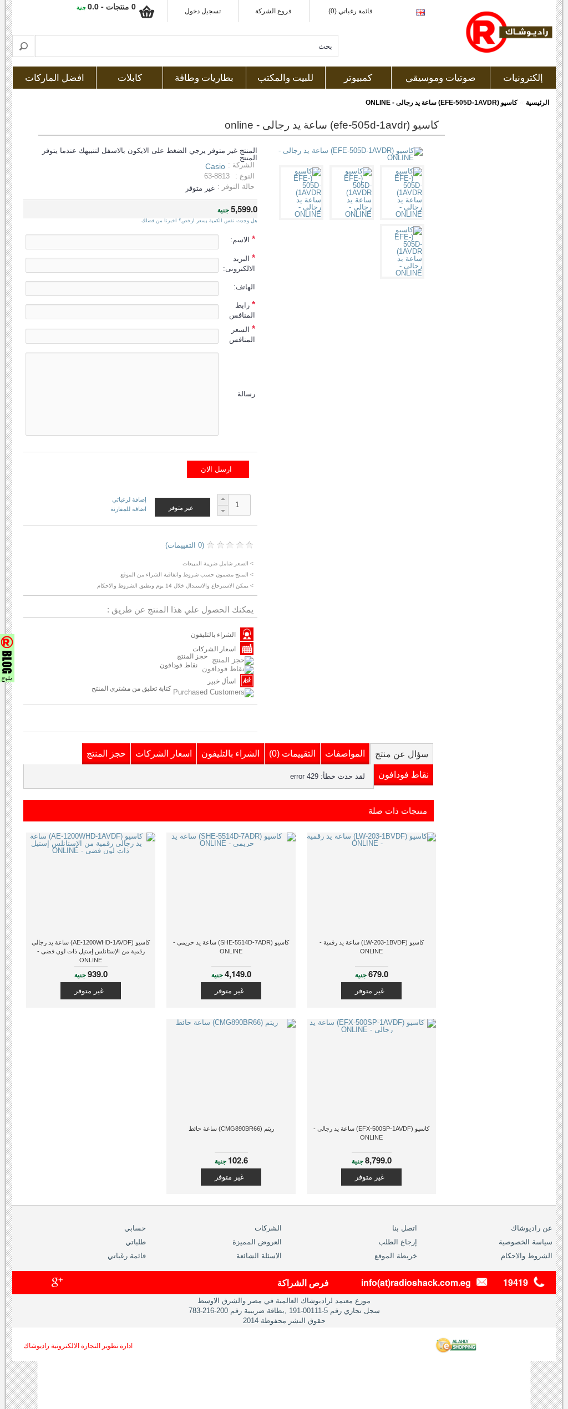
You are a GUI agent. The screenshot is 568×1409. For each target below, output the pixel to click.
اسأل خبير (221, 681)
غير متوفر (369, 991)
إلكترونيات (523, 78)
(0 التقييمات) (184, 545)
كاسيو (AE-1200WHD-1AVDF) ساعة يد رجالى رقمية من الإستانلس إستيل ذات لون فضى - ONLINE (91, 951)
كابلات (130, 78)
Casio (215, 166)
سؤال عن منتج (401, 754)
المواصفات (345, 753)
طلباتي (135, 1242)
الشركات (268, 1228)
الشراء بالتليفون (213, 635)
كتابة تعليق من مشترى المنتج (132, 688)
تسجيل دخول (203, 11)
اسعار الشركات (214, 649)
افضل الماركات (54, 78)
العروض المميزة (257, 1242)
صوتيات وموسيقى (440, 78)
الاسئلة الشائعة (259, 1256)
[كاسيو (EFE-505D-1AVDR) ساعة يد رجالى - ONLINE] (404, 214)
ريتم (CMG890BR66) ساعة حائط (231, 1128)
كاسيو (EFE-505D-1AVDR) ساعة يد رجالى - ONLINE (442, 102)
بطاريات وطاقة (204, 78)
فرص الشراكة (303, 1282)
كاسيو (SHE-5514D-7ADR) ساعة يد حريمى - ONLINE (231, 946)
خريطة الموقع (395, 1256)
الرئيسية (537, 102)
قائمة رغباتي (127, 1256)
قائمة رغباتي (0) (350, 11)
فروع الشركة (273, 11)
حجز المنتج (192, 656)
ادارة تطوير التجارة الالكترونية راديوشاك (78, 1346)
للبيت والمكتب (285, 78)
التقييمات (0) (292, 753)
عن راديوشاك (531, 1228)
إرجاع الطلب (397, 1242)
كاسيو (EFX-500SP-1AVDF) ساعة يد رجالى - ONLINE (371, 1133)
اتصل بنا (404, 1228)
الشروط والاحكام (526, 1256)
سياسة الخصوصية (525, 1242)
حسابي (135, 1228)
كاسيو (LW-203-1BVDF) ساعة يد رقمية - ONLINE (372, 946)
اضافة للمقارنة (128, 509)
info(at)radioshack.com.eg (416, 1282)
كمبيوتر (358, 78)
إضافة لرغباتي (129, 500)
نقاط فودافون (178, 665)
